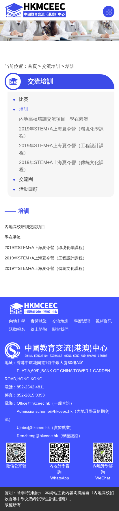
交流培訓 (51, 66)
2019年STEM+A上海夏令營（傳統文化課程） (61, 166)
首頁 (32, 66)
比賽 (23, 99)
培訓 (70, 66)
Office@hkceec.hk (33, 403)
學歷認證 (82, 321)
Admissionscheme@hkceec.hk (44, 411)
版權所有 (13, 505)
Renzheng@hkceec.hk (37, 435)
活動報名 (17, 329)
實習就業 (39, 321)
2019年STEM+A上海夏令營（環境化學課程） (61, 132)
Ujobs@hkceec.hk (33, 427)
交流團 (26, 179)
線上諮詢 (39, 329)
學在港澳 (79, 119)
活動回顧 (28, 189)
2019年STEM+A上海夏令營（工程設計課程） (61, 149)
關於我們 (60, 329)
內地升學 (17, 321)
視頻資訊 (104, 321)
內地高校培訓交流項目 (42, 119)
